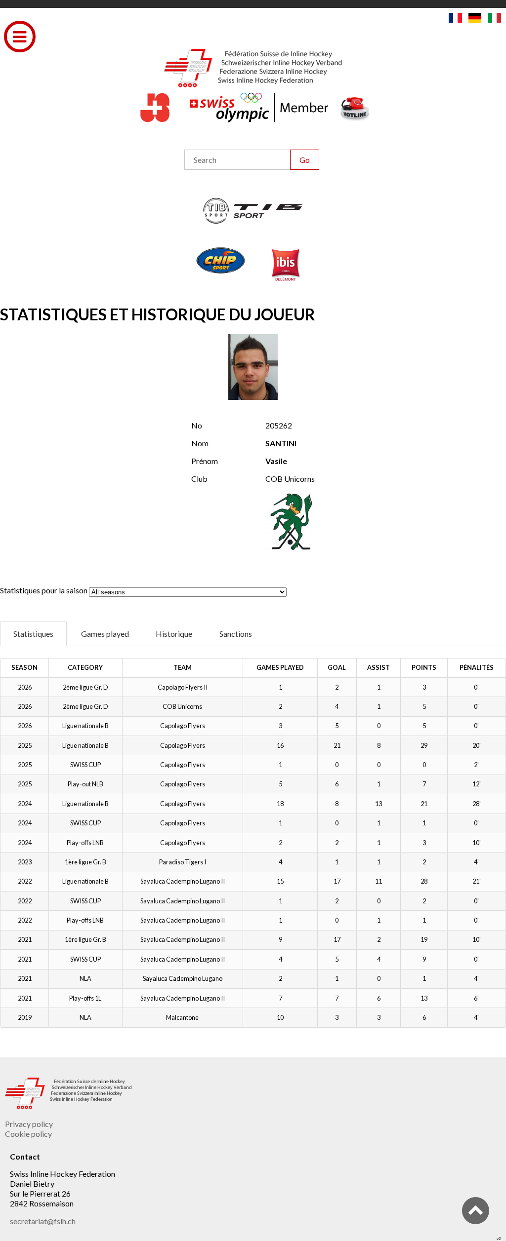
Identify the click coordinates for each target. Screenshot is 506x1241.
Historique (174, 633)
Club (199, 478)
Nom (200, 443)
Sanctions (235, 633)
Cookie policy (28, 1133)
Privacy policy (29, 1123)
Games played (105, 633)
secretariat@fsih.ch (43, 1221)
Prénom (204, 460)
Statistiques (33, 633)
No (196, 425)
